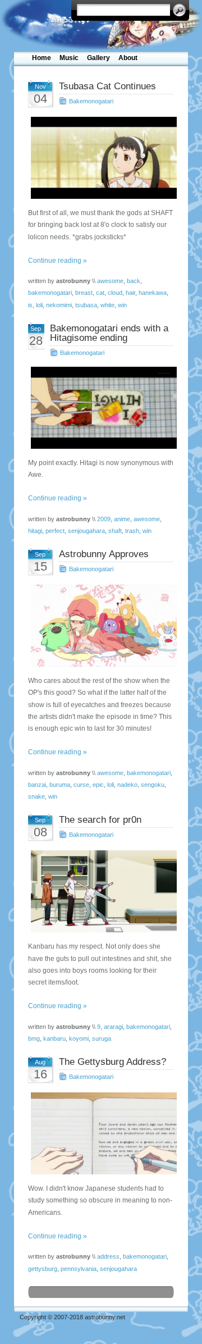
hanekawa (153, 292)
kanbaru (54, 1038)
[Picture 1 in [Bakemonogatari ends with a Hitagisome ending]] (101, 408)
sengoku (152, 784)
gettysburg (42, 1268)
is (30, 305)
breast (84, 292)
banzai (37, 784)
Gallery (98, 58)
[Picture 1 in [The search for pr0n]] (101, 891)
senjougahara (86, 530)
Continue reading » (57, 261)
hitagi (35, 530)
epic (98, 784)
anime (122, 519)
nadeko (127, 784)
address (108, 1256)
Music (69, 58)
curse (81, 784)
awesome (110, 280)
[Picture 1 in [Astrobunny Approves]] (101, 626)
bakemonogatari (50, 292)
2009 (104, 519)
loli (39, 305)
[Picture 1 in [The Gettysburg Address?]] (101, 1133)
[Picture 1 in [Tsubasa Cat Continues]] (101, 158)
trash (132, 530)
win (122, 305)
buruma (59, 784)
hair (130, 292)
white (107, 305)
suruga (101, 1038)
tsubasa (86, 305)
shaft (115, 530)
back (133, 280)
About (127, 58)
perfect (55, 530)
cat (100, 292)
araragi (113, 1026)
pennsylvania (79, 1268)
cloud (115, 292)
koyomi (79, 1038)
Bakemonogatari (91, 101)
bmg (34, 1038)
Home (41, 58)
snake (36, 796)
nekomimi (59, 305)
